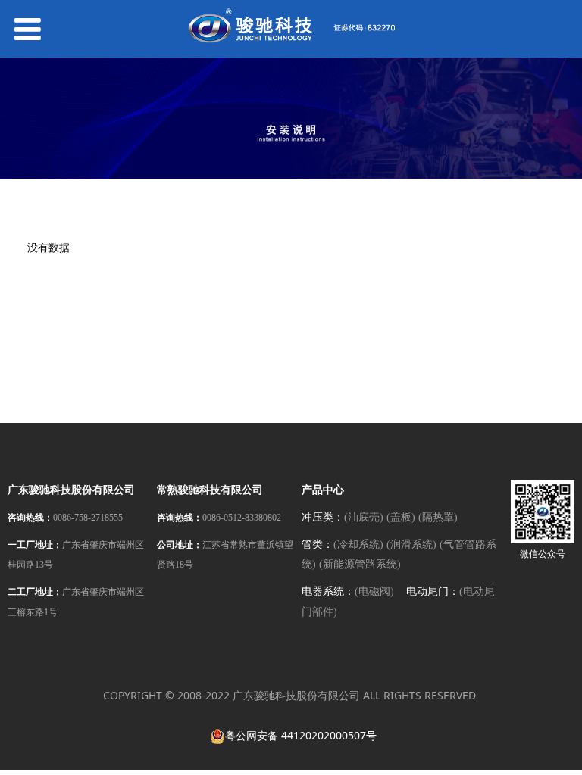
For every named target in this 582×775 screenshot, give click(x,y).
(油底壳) (363, 517)
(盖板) (400, 517)
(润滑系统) (411, 544)
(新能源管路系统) (360, 564)
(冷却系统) (358, 544)
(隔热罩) (438, 517)
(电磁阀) (374, 591)
